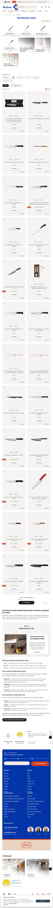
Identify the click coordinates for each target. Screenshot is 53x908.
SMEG (28, 778)
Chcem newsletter (40, 763)
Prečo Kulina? (30, 814)
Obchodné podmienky (9, 811)
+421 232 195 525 (11, 827)
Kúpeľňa (6, 783)
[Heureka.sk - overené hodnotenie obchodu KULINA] (13, 886)
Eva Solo (29, 791)
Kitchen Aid (30, 781)
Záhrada (6, 781)
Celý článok (37, 652)
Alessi (28, 775)
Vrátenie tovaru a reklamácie (11, 795)
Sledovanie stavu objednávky (11, 801)
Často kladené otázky (33, 803)
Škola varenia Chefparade (34, 811)
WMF (28, 773)
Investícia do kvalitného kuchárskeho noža (15, 713)
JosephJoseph (30, 783)
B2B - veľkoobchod (32, 808)
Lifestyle (6, 786)
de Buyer (29, 788)
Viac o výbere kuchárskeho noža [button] (14, 719)
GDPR (5, 814)
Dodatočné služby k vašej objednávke (14, 798)
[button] (26, 85)
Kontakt (6, 816)
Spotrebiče (7, 778)
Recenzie (29, 795)
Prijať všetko (43, 901)
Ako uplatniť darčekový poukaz (35, 801)
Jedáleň (6, 775)
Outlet (5, 791)
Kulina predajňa (31, 798)
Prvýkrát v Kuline (31, 806)
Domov (6, 788)
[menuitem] (4, 11)
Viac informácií (13, 903)
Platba (5, 803)
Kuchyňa (6, 773)
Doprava (6, 806)
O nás (28, 816)
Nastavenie (5, 904)
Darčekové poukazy (9, 808)
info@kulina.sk (10, 832)
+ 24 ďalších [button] (26, 602)
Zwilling (29, 786)
